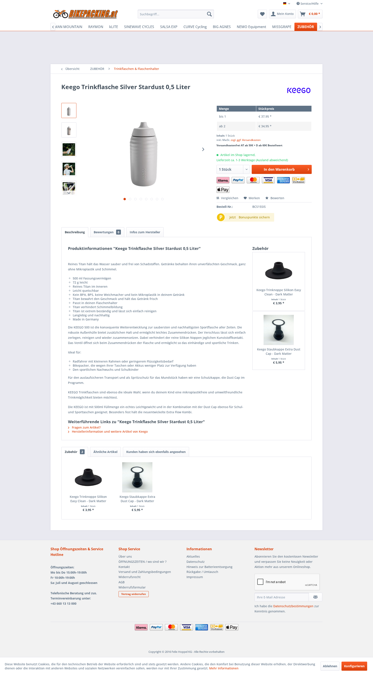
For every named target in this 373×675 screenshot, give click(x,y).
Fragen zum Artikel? (86, 427)
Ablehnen (330, 666)
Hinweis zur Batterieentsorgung (209, 567)
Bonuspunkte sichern (254, 217)
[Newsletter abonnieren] (315, 597)
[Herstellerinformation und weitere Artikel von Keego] (299, 91)
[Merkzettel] (262, 14)
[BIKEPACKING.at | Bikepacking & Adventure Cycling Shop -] (85, 15)
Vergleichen (229, 198)
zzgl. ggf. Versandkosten (246, 140)
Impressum (194, 577)
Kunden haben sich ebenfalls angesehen (156, 452)
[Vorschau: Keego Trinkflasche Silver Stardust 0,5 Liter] (68, 110)
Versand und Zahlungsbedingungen (145, 572)
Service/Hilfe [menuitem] (309, 4)
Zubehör (74, 452)
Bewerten (277, 198)
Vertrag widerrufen (133, 594)
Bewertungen (106, 232)
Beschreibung (75, 232)
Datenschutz (195, 562)
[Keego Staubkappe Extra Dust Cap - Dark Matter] (279, 330)
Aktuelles (193, 556)
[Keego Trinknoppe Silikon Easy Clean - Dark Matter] (279, 270)
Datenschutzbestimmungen (293, 606)
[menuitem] (176, 14)
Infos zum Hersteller (145, 232)
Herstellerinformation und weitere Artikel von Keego (109, 431)
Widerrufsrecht (130, 577)
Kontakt (124, 567)
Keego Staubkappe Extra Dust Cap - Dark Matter (278, 351)
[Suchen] (209, 14)
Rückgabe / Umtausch (202, 572)
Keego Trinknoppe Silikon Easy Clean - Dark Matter (278, 292)
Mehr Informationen (224, 668)
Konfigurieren (354, 666)
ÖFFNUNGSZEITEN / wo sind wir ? (142, 562)
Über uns (125, 556)
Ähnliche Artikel (105, 452)
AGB (122, 582)
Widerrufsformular (132, 587)
